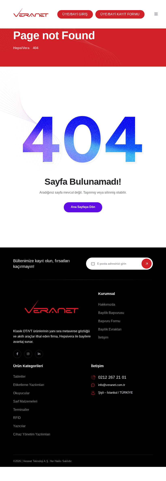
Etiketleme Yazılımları (28, 385)
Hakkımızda (106, 304)
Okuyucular (21, 393)
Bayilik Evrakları (109, 329)
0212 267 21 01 (112, 377)
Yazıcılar (19, 426)
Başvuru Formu (109, 321)
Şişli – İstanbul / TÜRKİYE (115, 392)
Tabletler (19, 376)
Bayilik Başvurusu (111, 312)
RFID (17, 417)
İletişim (103, 337)
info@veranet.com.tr (111, 385)
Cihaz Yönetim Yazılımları (31, 434)
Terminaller (21, 409)
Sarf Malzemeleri (25, 401)
